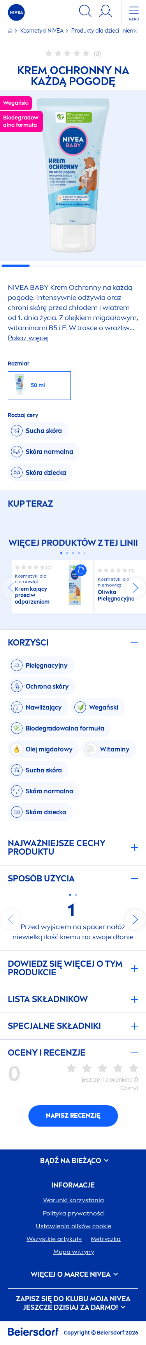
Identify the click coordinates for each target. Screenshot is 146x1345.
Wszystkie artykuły (54, 1239)
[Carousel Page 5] (85, 553)
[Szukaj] (85, 12)
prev (11, 588)
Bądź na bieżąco (71, 1161)
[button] (81, 570)
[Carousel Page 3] (73, 553)
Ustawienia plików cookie (73, 1226)
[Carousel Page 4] (79, 553)
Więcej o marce (71, 1275)
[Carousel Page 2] (67, 553)
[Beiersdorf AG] (33, 1333)
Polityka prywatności (74, 1213)
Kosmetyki (41, 31)
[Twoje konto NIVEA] (105, 12)
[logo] (16, 12)
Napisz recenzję (73, 1115)
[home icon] (11, 31)
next (135, 588)
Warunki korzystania (73, 1200)
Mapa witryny (73, 1251)
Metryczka (106, 1239)
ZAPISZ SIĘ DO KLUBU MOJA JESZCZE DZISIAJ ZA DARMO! (73, 1303)
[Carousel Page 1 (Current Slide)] (61, 553)
